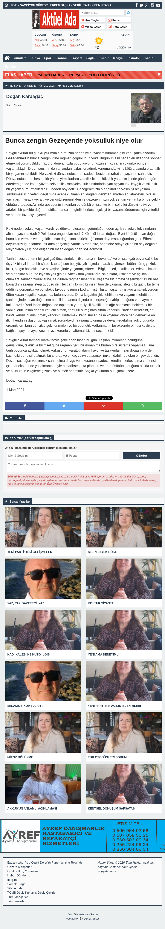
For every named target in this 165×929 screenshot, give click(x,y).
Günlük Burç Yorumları (22, 871)
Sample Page (16, 884)
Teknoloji (134, 58)
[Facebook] (133, 125)
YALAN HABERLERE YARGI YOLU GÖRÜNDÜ (79, 75)
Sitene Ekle (15, 888)
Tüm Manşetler (17, 897)
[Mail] (137, 125)
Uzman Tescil (91, 918)
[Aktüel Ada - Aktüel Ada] (55, 18)
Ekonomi (61, 58)
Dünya (35, 58)
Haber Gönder (17, 875)
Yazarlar (32, 85)
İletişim (117, 20)
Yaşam (77, 58)
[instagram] (152, 5)
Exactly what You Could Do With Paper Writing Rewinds (44, 862)
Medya (118, 58)
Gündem (20, 58)
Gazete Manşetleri (19, 867)
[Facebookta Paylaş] (25, 406)
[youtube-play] (158, 5)
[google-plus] (147, 5)
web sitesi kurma (88, 914)
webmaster (72, 918)
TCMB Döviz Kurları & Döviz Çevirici (31, 892)
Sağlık (90, 58)
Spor (47, 58)
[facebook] (136, 5)
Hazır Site (72, 914)
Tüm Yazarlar (16, 901)
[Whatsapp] (142, 406)
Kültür (104, 58)
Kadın (149, 58)
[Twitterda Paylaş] (64, 406)
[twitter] (141, 5)
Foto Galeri (120, 27)
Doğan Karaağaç (24, 96)
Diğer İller (126, 47)
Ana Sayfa (91, 20)
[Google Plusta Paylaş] (103, 406)
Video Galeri (93, 27)
